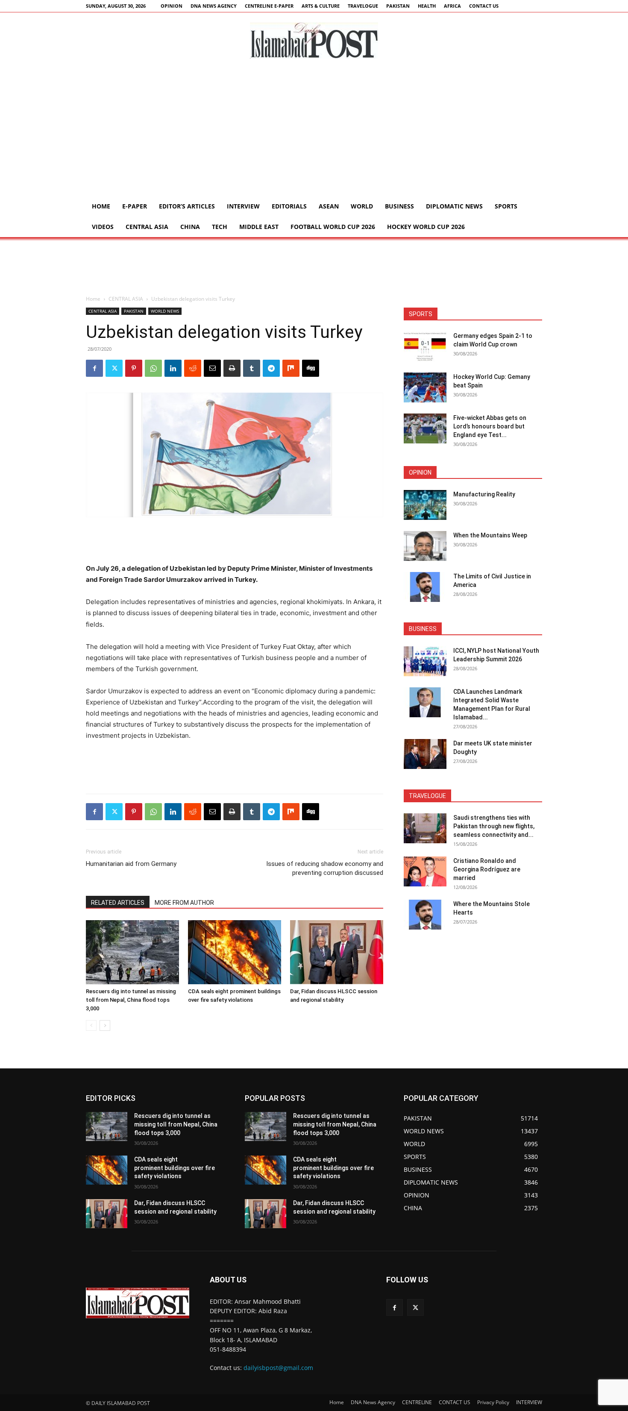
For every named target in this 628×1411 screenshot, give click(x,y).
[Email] (212, 368)
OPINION (171, 6)
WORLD (362, 206)
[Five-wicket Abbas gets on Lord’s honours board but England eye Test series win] (425, 428)
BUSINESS (399, 206)
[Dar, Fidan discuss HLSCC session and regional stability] (336, 952)
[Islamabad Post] (314, 41)
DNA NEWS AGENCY (214, 6)
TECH (219, 227)
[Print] (232, 368)
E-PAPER (134, 206)
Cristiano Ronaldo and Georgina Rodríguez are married (486, 869)
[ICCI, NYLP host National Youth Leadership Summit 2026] (425, 661)
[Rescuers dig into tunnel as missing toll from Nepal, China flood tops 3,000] (132, 952)
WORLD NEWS (165, 311)
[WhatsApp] (153, 368)
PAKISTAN (398, 6)
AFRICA (452, 6)
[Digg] (310, 368)
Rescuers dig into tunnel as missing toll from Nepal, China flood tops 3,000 (131, 1000)
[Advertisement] (314, 132)
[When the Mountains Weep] (425, 546)
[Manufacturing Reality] (425, 505)
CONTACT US (484, 6)
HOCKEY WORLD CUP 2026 (426, 227)
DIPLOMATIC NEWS (454, 206)
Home (101, 206)
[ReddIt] (192, 368)
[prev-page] (91, 1025)
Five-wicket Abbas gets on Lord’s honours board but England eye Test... (489, 426)
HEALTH (427, 6)
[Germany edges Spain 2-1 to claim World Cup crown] (425, 346)
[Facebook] (94, 368)
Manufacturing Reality (484, 494)
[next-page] (105, 1025)
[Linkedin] (173, 368)
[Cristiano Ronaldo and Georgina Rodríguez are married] (425, 871)
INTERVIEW (243, 206)
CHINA (190, 227)
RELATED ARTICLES (117, 902)
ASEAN (329, 206)
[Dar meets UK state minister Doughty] (425, 754)
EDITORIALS (289, 206)
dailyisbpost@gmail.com (278, 1368)
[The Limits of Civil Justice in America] (425, 587)
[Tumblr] (251, 368)
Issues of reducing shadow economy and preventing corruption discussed (324, 868)
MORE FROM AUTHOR (184, 902)
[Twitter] (114, 368)
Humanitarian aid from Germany (131, 864)
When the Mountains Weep (490, 535)
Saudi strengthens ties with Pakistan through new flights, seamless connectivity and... (493, 826)
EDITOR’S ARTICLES (187, 206)
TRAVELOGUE (363, 6)
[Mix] (290, 368)
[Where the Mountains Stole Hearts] (425, 915)
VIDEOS (103, 227)
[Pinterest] (133, 368)
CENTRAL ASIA (147, 227)
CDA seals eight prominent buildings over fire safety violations (174, 1167)
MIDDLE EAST (259, 227)
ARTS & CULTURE (321, 6)
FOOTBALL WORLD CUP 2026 (333, 227)
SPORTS (506, 206)
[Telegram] (271, 368)
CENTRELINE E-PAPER (269, 6)
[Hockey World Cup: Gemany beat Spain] (425, 387)
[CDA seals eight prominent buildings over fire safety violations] (234, 952)
